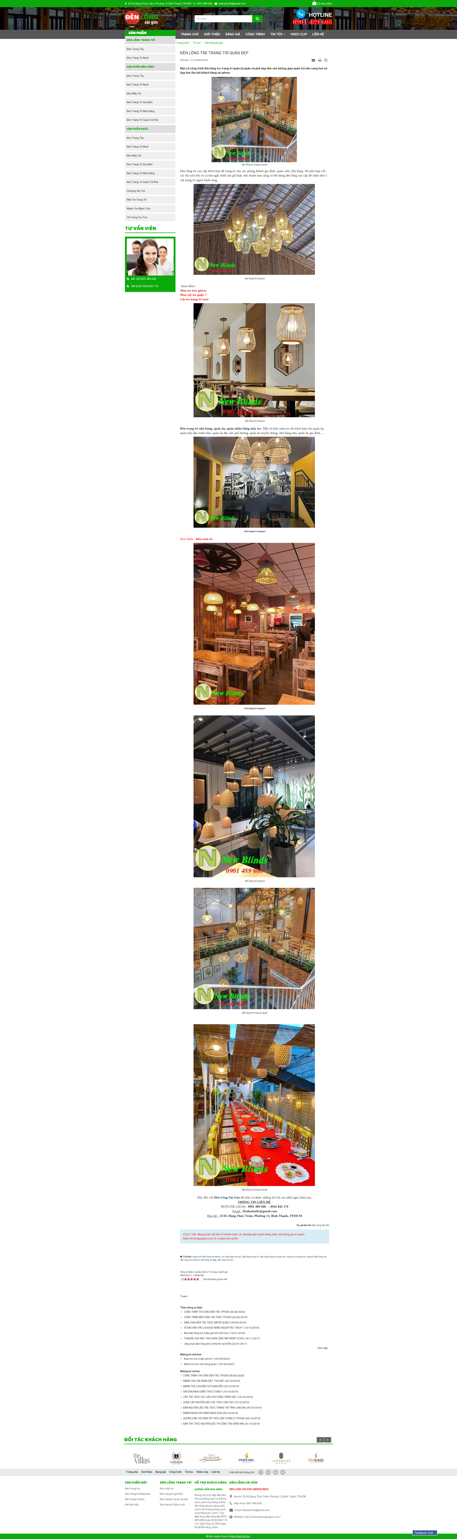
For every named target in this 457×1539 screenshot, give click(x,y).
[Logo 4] (280, 1457)
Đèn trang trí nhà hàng (140, 111)
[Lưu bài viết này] (326, 60)
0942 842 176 (150, 286)
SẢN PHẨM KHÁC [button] (137, 129)
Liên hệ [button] (318, 34)
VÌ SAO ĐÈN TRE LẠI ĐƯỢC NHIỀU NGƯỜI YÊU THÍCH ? (213, 1327)
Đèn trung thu (135, 49)
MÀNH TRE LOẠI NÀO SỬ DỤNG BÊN (203, 1386)
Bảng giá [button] (232, 34)
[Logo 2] (211, 1457)
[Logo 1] (176, 1457)
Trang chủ (132, 1471)
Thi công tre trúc (137, 217)
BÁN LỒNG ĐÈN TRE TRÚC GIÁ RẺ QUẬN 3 (207, 1322)
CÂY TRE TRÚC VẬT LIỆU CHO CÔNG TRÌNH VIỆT (210, 1397)
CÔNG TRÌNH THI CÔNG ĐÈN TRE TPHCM (206, 1311)
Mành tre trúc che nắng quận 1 (201, 1364)
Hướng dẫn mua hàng (208, 1489)
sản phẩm (324, 3)
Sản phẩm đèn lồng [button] (140, 67)
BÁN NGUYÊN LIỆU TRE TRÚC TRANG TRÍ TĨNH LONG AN (214, 1407)
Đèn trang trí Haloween (138, 1493)
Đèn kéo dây (132, 1504)
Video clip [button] (298, 34)
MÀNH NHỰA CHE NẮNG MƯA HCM (202, 1413)
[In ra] (320, 60)
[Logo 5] (315, 1458)
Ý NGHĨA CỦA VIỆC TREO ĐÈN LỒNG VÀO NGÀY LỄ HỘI (214, 1338)
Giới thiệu (146, 1471)
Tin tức (189, 1471)
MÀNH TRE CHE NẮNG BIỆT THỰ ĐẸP (203, 1380)
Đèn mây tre (134, 93)
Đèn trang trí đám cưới (172, 1504)
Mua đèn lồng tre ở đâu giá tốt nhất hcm (206, 1333)
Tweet (183, 1296)
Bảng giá (160, 1471)
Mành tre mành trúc (139, 208)
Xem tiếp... (323, 1348)
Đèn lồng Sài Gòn (240, 1536)
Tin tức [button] (276, 34)
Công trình (175, 1471)
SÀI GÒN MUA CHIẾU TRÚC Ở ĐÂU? (202, 1391)
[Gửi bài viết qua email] (314, 60)
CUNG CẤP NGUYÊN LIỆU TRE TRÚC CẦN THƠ (208, 1402)
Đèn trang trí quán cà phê (142, 120)
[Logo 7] (141, 1457)
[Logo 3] (246, 1458)
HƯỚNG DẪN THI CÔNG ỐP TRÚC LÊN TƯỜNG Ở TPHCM (213, 1418)
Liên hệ (215, 1471)
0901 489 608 (148, 278)
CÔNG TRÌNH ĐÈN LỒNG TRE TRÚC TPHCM (207, 1317)
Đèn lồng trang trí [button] (141, 40)
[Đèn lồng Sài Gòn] (141, 18)
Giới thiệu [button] (212, 34)
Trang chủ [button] (189, 34)
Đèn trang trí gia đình (140, 102)
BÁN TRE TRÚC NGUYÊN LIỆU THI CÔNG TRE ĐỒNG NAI (213, 1423)
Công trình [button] (255, 34)
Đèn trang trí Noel (137, 57)
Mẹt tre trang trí (137, 199)
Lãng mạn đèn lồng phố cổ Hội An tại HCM (207, 1343)
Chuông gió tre (136, 191)
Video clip (202, 1471)
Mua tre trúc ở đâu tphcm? (199, 1358)
